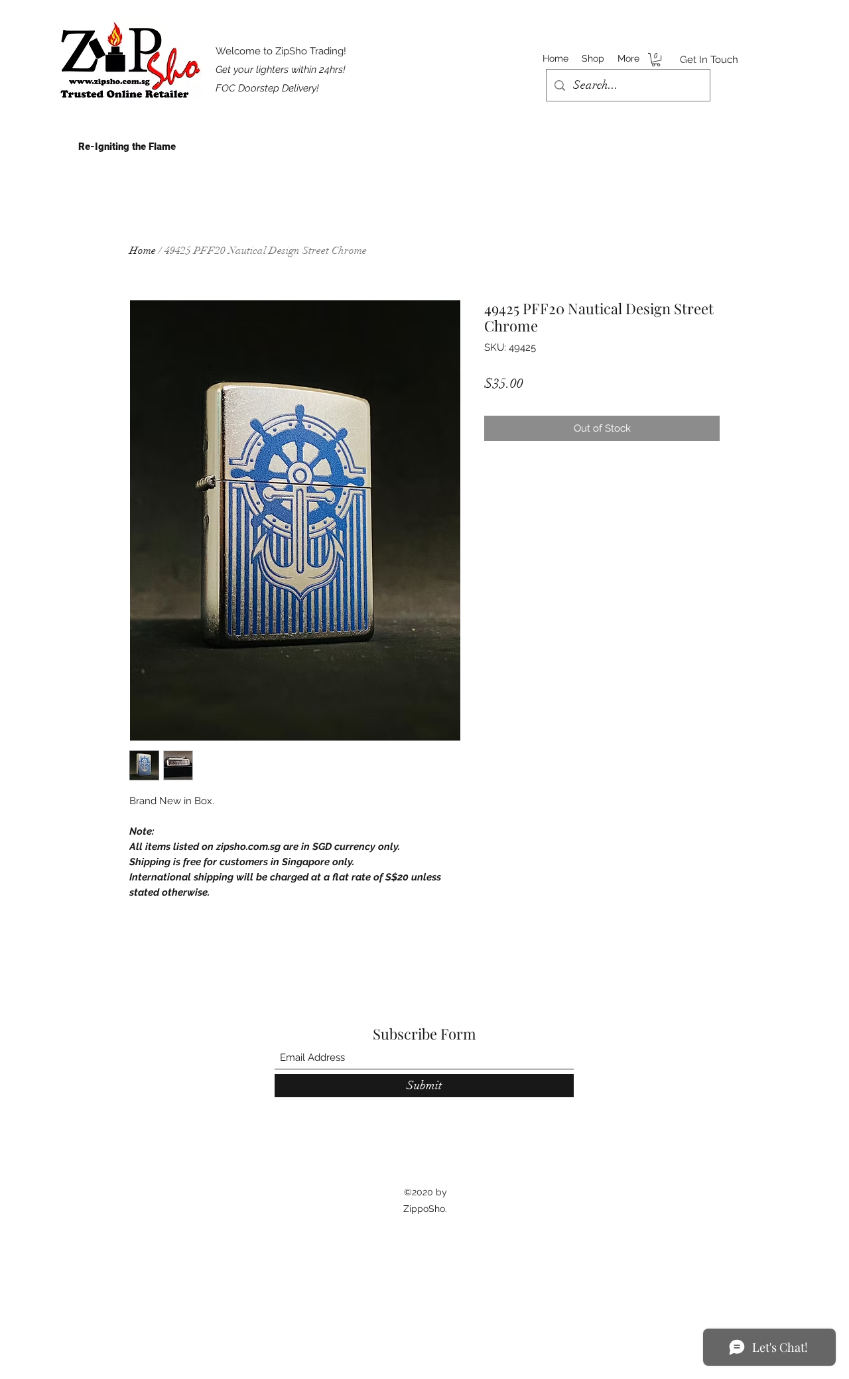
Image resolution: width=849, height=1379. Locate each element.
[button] (656, 59)
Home (142, 250)
